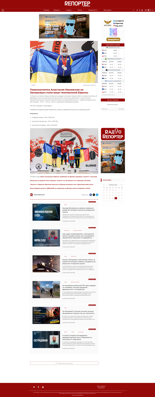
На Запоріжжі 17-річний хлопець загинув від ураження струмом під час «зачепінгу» (78, 312)
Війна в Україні (77, 230)
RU (153, 10)
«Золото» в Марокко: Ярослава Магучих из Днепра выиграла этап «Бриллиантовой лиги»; (61, 184)
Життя (66, 332)
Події (65, 204)
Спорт (33, 85)
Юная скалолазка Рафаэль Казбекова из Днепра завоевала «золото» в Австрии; (68, 176)
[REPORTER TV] (142, 10)
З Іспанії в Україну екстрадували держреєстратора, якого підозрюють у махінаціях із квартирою (77, 337)
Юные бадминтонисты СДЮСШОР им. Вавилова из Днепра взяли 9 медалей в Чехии (60, 188)
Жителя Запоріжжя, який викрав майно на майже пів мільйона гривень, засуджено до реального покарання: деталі (79, 261)
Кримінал (67, 230)
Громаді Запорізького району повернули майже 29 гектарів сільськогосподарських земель (78, 210)
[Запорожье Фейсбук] (139, 10)
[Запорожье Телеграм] (137, 10)
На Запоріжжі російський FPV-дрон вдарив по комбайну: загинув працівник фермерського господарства (79, 287)
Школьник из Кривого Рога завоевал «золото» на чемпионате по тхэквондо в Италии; (60, 180)
